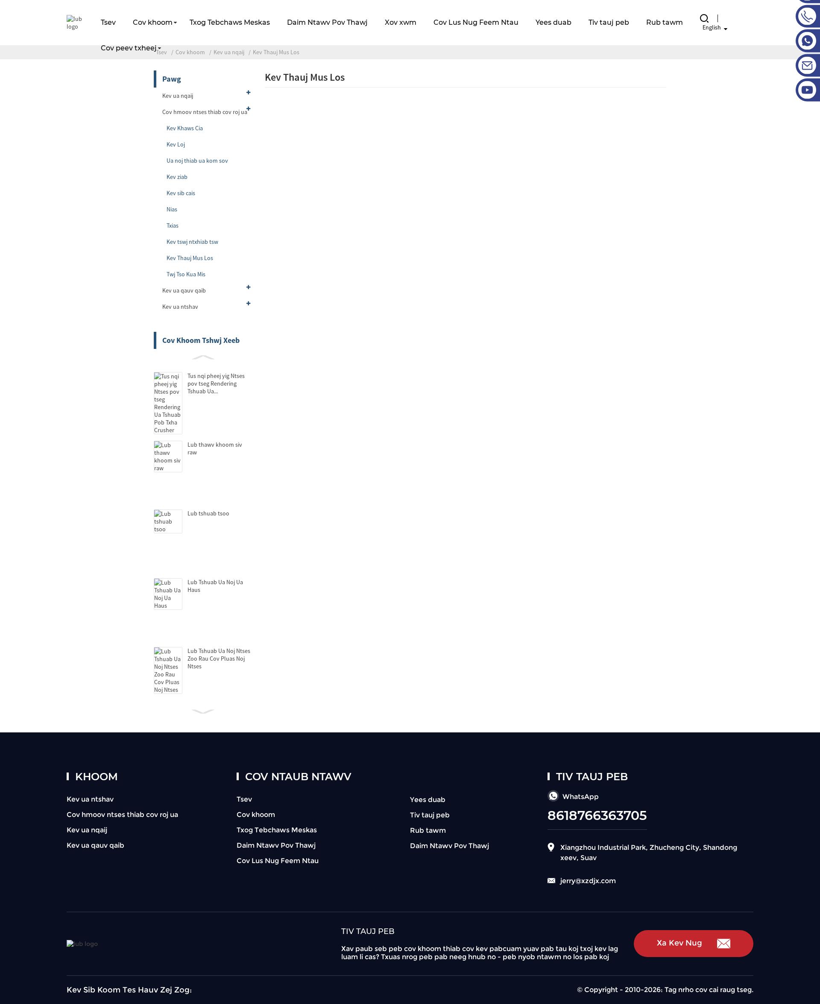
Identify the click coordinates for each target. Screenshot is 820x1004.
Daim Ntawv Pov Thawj (327, 22)
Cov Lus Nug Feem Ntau (475, 22)
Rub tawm (664, 22)
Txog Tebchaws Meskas (230, 22)
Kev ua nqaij (177, 96)
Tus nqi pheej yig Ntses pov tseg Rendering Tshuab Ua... (216, 383)
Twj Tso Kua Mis (186, 274)
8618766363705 (597, 815)
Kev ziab (177, 177)
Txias (173, 225)
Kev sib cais (181, 193)
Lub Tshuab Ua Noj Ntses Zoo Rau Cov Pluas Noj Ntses (218, 658)
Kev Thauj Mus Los (190, 258)
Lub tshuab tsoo (208, 513)
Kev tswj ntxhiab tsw (192, 242)
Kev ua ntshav (180, 306)
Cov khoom (153, 22)
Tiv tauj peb (609, 22)
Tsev (108, 22)
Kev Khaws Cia (185, 128)
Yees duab (553, 22)
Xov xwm (400, 22)
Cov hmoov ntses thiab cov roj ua (204, 112)
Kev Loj (176, 144)
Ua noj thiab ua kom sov (197, 160)
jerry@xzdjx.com (588, 881)
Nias (172, 209)
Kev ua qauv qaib (184, 290)
